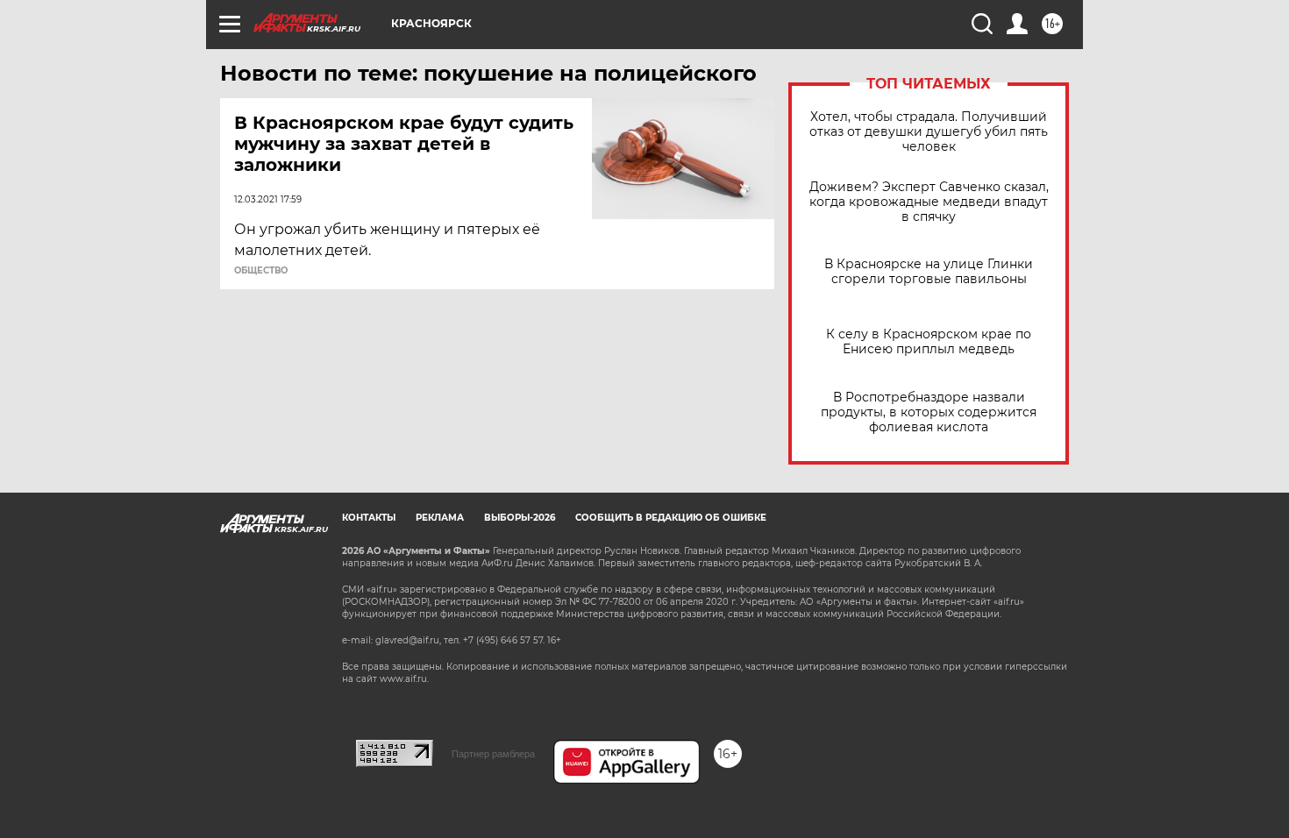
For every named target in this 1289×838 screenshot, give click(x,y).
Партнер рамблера (493, 754)
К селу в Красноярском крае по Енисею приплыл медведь (928, 342)
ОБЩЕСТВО (261, 270)
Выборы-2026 (519, 517)
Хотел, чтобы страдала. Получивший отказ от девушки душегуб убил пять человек (928, 132)
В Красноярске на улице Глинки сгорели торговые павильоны (928, 272)
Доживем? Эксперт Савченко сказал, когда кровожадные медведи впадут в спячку (929, 202)
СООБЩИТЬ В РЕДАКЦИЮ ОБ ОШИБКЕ (670, 517)
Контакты (368, 517)
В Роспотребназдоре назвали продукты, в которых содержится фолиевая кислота (928, 412)
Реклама (440, 517)
